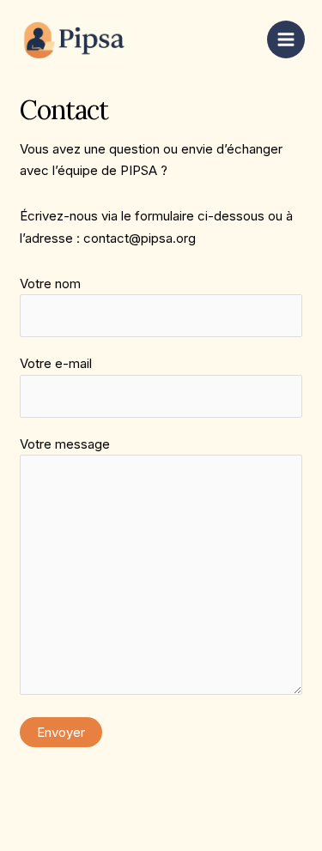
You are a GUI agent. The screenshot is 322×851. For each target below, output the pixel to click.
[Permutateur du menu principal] (286, 40)
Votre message (65, 444)
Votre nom (50, 283)
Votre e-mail (56, 363)
